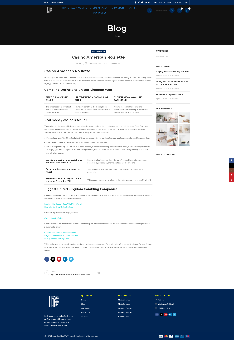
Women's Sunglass (125, 312)
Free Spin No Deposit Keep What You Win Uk (63, 204)
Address (161, 300)
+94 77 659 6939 (164, 308)
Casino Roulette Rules (53, 218)
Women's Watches (125, 308)
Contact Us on (162, 296)
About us (84, 316)
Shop (83, 304)
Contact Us (85, 312)
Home (117, 36)
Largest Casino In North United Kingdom (61, 235)
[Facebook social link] (135, 2)
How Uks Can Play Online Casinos (58, 207)
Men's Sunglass (124, 304)
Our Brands (85, 308)
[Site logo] (49, 10)
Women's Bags (123, 316)
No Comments (173, 75)
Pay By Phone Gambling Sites (56, 238)
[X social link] (139, 2)
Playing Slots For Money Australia (172, 71)
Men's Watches (124, 300)
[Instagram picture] (161, 117)
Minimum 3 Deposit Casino (169, 95)
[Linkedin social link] (145, 2)
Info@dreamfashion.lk (166, 304)
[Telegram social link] (149, 2)
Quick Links (86, 296)
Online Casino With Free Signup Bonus (60, 232)
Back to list (98, 272)
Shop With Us (124, 296)
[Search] (172, 10)
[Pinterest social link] (142, 2)
